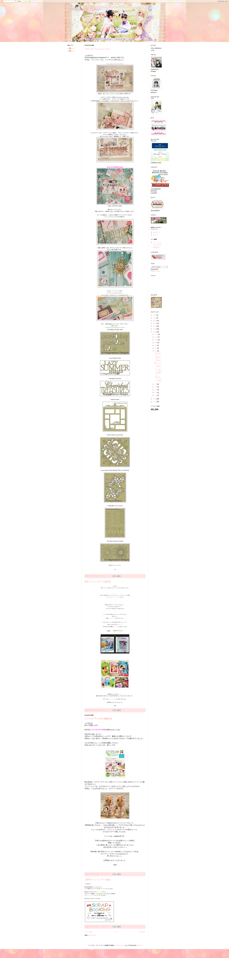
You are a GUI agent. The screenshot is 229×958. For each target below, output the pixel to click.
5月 (156, 384)
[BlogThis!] (115, 576)
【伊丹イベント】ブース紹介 (98, 880)
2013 (154, 401)
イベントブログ (112, 618)
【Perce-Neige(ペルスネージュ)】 (113, 597)
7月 (156, 348)
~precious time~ (85, 8)
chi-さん (155, 234)
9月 (156, 342)
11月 (156, 337)
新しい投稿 (88, 932)
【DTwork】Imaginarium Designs (98, 49)
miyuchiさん (156, 232)
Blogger (139, 945)
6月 (156, 351)
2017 (154, 326)
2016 (154, 329)
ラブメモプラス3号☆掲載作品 (98, 719)
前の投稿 (142, 932)
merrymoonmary (119, 945)
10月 (156, 340)
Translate (157, 271)
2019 (154, 323)
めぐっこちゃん (116, 626)
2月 (156, 392)
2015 (154, 332)
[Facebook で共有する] (118, 576)
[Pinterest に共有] (120, 576)
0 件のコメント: (105, 576)
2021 (154, 318)
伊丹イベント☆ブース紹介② (98, 582)
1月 (156, 395)
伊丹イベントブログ (90, 895)
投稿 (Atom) (92, 935)
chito (72, 48)
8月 (156, 345)
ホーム (116, 932)
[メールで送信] (113, 576)
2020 (154, 320)
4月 (156, 387)
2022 (154, 315)
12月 (156, 334)
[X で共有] (116, 576)
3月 (156, 389)
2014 (154, 399)
